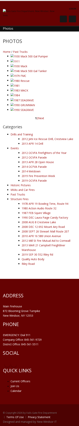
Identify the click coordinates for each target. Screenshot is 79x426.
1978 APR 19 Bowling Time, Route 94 (45, 203)
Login (72, 8)
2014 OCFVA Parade (34, 167)
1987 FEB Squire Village (36, 213)
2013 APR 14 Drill (32, 143)
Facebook (7, 364)
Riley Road (28, 264)
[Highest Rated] (35, 52)
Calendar (16, 391)
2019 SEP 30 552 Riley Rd (37, 254)
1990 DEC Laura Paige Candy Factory (45, 217)
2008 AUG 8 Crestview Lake (39, 222)
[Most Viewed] (32, 52)
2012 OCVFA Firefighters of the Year (44, 153)
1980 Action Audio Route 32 (39, 208)
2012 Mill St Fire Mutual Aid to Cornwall (46, 240)
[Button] (72, 19)
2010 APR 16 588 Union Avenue (41, 236)
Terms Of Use (15, 417)
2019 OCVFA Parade (34, 180)
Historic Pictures (21, 185)
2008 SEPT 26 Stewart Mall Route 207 (45, 231)
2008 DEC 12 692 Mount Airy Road (43, 227)
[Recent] (29, 52)
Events (15, 148)
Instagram (14, 364)
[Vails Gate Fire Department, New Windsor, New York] (30, 13)
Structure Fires (20, 199)
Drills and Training (22, 134)
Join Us (15, 386)
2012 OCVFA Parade (34, 157)
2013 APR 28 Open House (38, 162)
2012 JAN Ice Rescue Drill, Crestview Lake (47, 139)
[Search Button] (63, 19)
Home (7, 52)
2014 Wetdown (31, 171)
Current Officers (20, 381)
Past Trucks (20, 52)
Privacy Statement (39, 417)
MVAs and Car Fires (23, 190)
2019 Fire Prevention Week (38, 176)
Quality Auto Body (33, 259)
